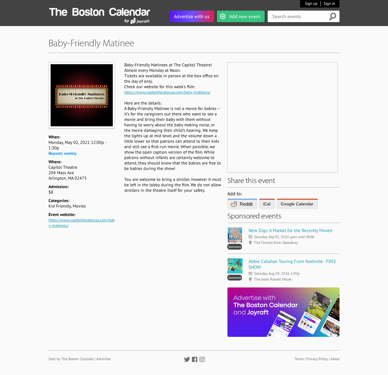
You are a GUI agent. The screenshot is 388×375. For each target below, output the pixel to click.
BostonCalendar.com (99, 11)
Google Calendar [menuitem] (297, 203)
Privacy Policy (317, 359)
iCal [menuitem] (266, 203)
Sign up (311, 3)
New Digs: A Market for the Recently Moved (290, 230)
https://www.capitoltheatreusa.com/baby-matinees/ (167, 92)
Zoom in (81, 95)
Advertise (103, 359)
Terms (299, 359)
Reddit (246, 204)
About (335, 359)
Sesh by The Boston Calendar (71, 359)
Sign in (329, 3)
